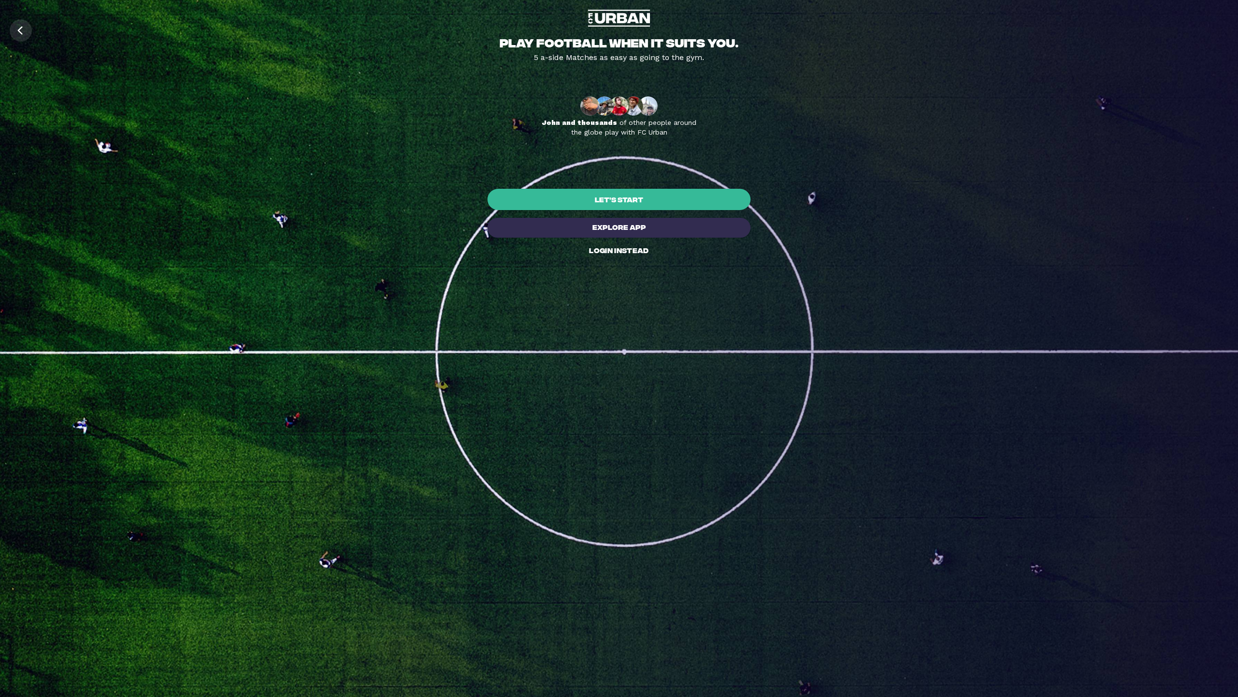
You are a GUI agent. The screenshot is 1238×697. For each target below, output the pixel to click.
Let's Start (619, 199)
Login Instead (619, 250)
